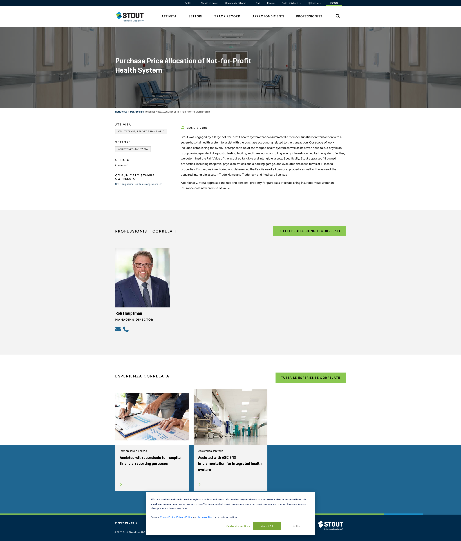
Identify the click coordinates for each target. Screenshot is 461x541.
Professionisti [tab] (310, 16)
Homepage (120, 112)
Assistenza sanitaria (133, 149)
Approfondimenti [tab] (268, 16)
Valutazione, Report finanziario (141, 131)
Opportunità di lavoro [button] (236, 3)
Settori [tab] (195, 16)
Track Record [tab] (227, 16)
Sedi (258, 3)
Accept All (267, 526)
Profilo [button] (188, 3)
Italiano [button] (315, 3)
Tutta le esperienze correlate (310, 377)
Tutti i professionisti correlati (309, 231)
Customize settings (238, 526)
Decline (296, 526)
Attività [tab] (169, 16)
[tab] (132, 16)
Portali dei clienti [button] (290, 3)
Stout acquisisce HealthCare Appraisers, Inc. (139, 184)
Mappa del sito (126, 523)
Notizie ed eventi (209, 3)
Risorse (271, 3)
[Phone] (126, 329)
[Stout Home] (132, 16)
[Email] (118, 329)
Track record (135, 112)
